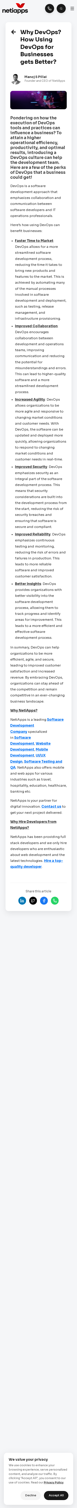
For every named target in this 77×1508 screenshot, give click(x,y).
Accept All (56, 1495)
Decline (30, 1495)
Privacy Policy (54, 1482)
